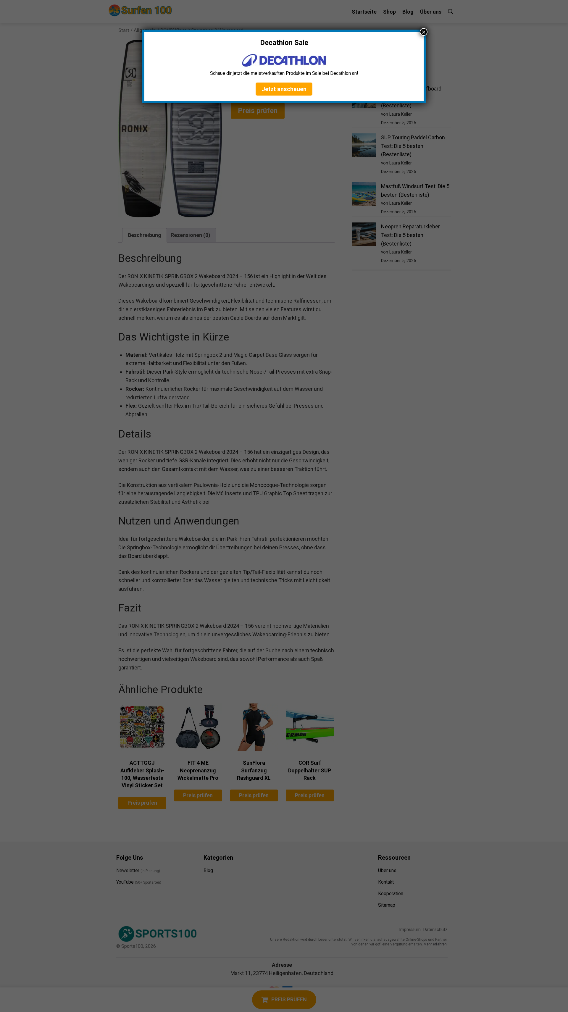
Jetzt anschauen (284, 89)
